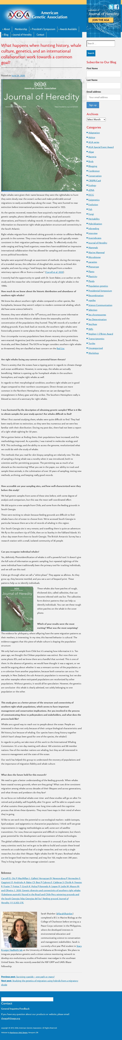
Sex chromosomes (97, 314)
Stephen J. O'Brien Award (100, 333)
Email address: (94, 91)
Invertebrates (94, 238)
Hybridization (95, 223)
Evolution (93, 204)
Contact (40, 34)
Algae (91, 151)
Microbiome (94, 257)
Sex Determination (97, 319)
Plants (91, 271)
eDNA (91, 190)
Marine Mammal (96, 252)
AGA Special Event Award (101, 147)
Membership (21, 29)
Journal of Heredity (22, 34)
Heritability (94, 218)
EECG (91, 194)
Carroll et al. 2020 (54, 272)
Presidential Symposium (100, 290)
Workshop (93, 353)
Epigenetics (94, 199)
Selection (92, 309)
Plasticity (92, 276)
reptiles (92, 300)
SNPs (90, 329)
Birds (90, 161)
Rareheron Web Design (19, 1032)
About (7, 29)
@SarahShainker (65, 913)
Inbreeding (93, 228)
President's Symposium (43, 29)
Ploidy (91, 281)
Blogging (92, 166)
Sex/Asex (92, 324)
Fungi (91, 214)
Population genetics (98, 286)
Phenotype (93, 266)
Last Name (92, 80)
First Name (92, 68)
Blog (6, 34)
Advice (91, 137)
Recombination (96, 295)
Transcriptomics (96, 338)
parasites (92, 262)
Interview (92, 233)
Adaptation (94, 132)
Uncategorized (95, 348)
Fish (90, 209)
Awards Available (68, 29)
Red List (60, 348)
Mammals (93, 247)
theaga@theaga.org (10, 1018)
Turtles (91, 343)
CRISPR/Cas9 (94, 180)
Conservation (95, 175)
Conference (94, 170)
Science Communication (100, 305)
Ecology (92, 185)
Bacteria (92, 156)
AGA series (93, 142)
